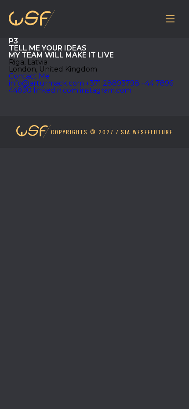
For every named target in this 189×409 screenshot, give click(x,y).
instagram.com (105, 90)
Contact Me (29, 76)
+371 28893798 (112, 83)
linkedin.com (55, 90)
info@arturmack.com (46, 83)
